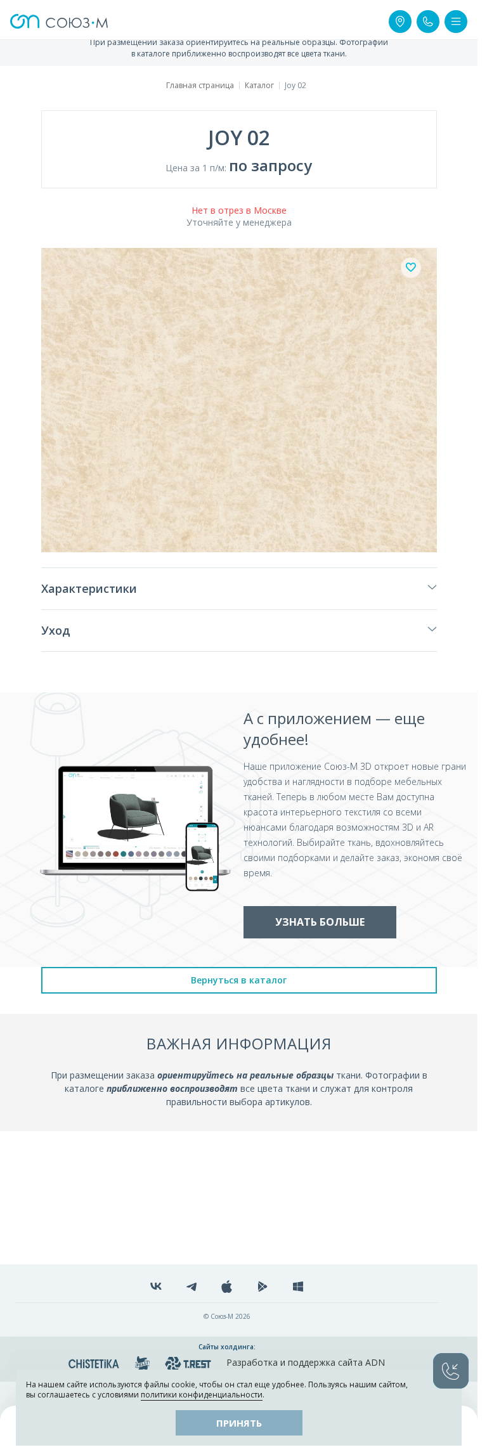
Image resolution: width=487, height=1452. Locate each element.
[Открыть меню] (456, 21)
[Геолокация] (400, 21)
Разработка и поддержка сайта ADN (305, 1362)
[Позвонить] (428, 21)
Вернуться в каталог (239, 980)
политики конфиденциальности (202, 1394)
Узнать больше (320, 922)
